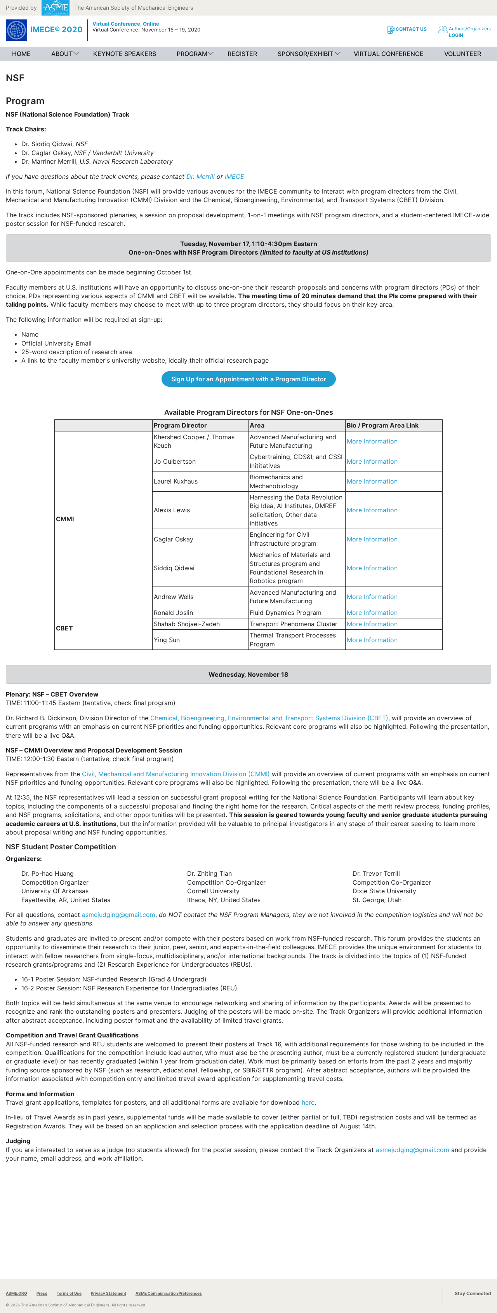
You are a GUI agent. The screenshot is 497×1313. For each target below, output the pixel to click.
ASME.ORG (16, 1293)
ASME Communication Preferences (169, 1293)
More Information (372, 441)
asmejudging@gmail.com (118, 914)
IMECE (234, 176)
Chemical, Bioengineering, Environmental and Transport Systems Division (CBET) (269, 718)
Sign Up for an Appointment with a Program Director (248, 379)
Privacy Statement (108, 1293)
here (308, 1102)
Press (41, 1293)
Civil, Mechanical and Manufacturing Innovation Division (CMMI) (176, 774)
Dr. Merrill (200, 176)
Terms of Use (69, 1293)
